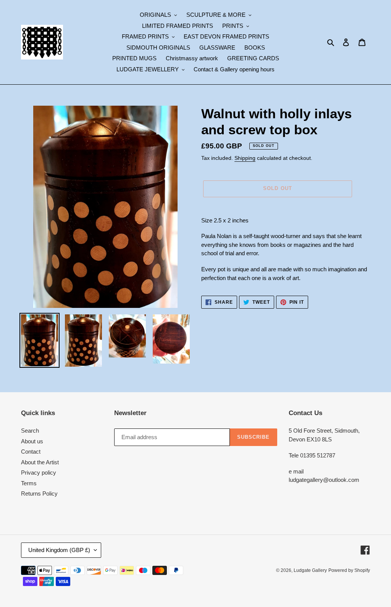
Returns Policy (39, 493)
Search (30, 430)
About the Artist (40, 462)
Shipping (244, 158)
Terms (29, 483)
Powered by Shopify (349, 570)
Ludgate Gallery (310, 570)
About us (32, 441)
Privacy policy (38, 472)
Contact (30, 451)
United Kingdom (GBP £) (59, 550)
